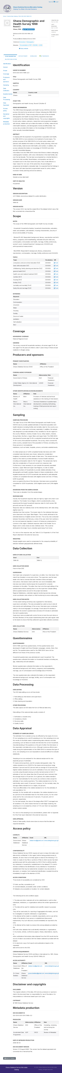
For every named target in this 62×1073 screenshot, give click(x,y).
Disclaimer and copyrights (6, 116)
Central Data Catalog (12, 16)
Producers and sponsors (6, 79)
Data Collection (6, 89)
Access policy (5, 109)
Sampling (6, 85)
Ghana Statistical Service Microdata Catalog (27, 7)
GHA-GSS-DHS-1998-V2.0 (25, 16)
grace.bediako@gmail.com (36, 973)
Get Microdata (29, 29)
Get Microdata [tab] (45, 56)
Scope (5, 70)
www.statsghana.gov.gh (51, 840)
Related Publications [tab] (11, 59)
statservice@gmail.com (37, 840)
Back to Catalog (10, 1058)
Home (4, 16)
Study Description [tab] (10, 56)
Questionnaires (7, 94)
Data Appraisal (6, 104)
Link (56, 263)
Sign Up (51, 1)
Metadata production (6, 123)
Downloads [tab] (33, 56)
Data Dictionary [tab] (22, 56)
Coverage (6, 74)
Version (5, 67)
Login (56, 1)
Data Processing (6, 98)
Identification (7, 63)
